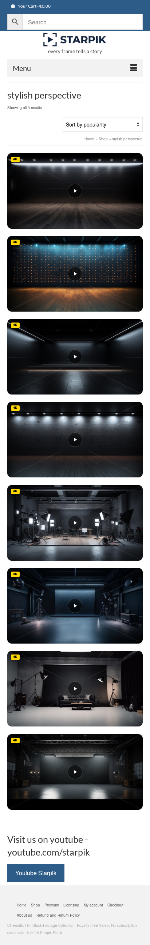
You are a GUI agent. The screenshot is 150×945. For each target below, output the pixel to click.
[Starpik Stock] (75, 40)
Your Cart (34, 6)
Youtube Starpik (35, 873)
